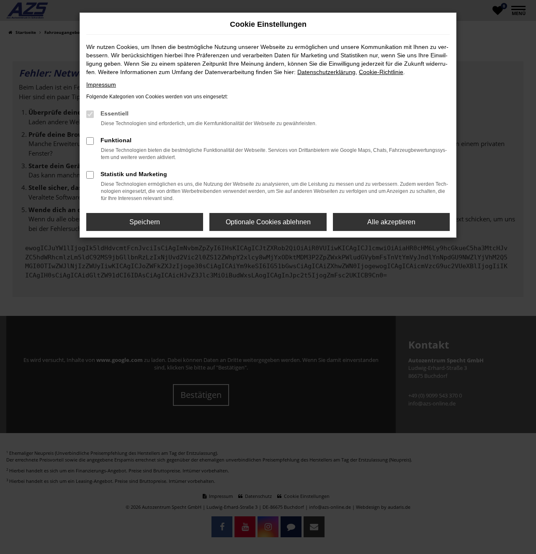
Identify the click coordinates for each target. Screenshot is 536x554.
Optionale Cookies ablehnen (268, 222)
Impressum (101, 84)
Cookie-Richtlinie (381, 72)
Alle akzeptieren (391, 222)
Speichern (144, 222)
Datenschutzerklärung (326, 72)
